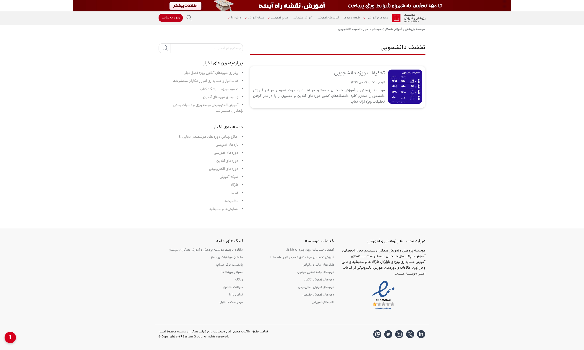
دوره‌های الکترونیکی (223, 169)
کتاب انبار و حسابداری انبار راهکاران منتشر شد (205, 81)
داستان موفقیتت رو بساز (227, 257)
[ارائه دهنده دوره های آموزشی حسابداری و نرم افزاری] (408, 18)
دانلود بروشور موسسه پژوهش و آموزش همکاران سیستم (206, 250)
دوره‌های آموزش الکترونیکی (316, 287)
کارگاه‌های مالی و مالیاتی (318, 265)
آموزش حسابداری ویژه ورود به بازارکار (310, 250)
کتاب (234, 193)
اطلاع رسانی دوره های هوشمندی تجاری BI (208, 137)
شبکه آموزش (256, 18)
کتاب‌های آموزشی (328, 18)
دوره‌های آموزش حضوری (318, 295)
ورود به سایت (171, 18)
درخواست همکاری (231, 302)
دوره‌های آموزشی (377, 18)
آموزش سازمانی (302, 18)
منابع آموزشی (279, 18)
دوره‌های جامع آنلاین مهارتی (315, 272)
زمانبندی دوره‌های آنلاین (220, 97)
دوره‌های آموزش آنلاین (319, 280)
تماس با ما (236, 295)
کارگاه (234, 185)
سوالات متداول (233, 287)
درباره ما (236, 18)
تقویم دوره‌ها (352, 18)
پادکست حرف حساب (229, 265)
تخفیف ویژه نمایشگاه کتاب (219, 89)
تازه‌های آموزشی (227, 145)
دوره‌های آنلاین (227, 161)
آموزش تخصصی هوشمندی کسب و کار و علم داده (302, 257)
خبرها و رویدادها (232, 272)
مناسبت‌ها (231, 201)
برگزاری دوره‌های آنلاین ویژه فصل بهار (211, 73)
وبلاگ (239, 280)
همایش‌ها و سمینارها (223, 209)
